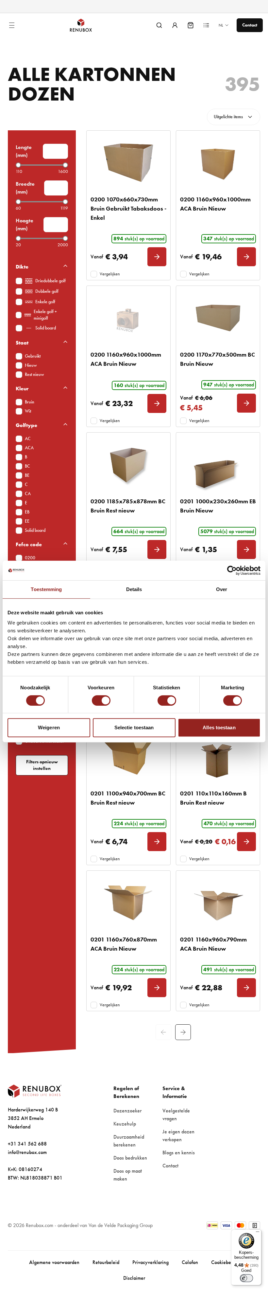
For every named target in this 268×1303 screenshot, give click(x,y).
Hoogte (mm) (24, 224)
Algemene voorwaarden (54, 1262)
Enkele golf (45, 302)
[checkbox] (19, 281)
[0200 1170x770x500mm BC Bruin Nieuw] (218, 318)
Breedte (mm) (25, 188)
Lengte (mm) (24, 151)
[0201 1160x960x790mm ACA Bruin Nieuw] (218, 902)
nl (221, 25)
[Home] (86, 25)
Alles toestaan (219, 727)
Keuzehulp (124, 1124)
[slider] (18, 165)
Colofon (190, 1262)
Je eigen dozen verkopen (178, 1135)
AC (28, 438)
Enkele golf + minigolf (45, 315)
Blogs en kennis (178, 1152)
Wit (28, 411)
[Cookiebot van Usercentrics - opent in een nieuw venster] (231, 570)
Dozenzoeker (127, 1111)
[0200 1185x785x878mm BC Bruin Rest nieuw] (128, 464)
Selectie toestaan (134, 727)
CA (28, 493)
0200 (30, 558)
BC (27, 466)
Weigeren (49, 727)
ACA (29, 448)
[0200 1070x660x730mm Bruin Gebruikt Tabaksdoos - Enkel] (128, 162)
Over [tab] (221, 589)
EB (27, 512)
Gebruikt (33, 356)
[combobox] (233, 117)
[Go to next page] (183, 1032)
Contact (170, 1166)
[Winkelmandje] (190, 25)
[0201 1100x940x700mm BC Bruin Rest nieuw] (128, 756)
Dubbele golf (47, 291)
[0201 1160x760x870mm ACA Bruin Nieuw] (128, 902)
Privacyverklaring (150, 1262)
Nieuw (31, 365)
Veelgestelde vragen (176, 1115)
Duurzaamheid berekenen (128, 1141)
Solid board (45, 328)
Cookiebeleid (225, 1262)
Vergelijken (110, 274)
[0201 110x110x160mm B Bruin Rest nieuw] (218, 756)
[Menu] (257, 1233)
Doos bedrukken (130, 1158)
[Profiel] (175, 25)
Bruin (29, 402)
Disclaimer (134, 1278)
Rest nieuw (34, 374)
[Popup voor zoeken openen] (159, 25)
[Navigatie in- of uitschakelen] (12, 25)
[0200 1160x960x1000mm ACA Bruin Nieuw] (218, 162)
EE (27, 521)
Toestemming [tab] (46, 589)
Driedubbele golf (50, 281)
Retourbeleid (105, 1262)
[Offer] (206, 25)
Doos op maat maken (127, 1175)
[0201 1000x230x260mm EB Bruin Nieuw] (218, 464)
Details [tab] (134, 589)
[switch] (101, 700)
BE (27, 475)
